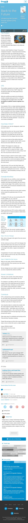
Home (6, 504)
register (7, 399)
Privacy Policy (13, 518)
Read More (14, 467)
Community (17, 445)
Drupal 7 (20, 447)
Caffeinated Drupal (7, 349)
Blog (19, 504)
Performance (6, 453)
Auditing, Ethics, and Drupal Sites (11, 370)
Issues (14, 504)
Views (20, 455)
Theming (5, 455)
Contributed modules (8, 447)
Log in (2, 399)
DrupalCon (17, 449)
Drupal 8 (5, 449)
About (10, 504)
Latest (20, 461)
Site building (21, 453)
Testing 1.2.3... (6, 333)
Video (13, 455)
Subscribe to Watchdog (14, 439)
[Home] (5, 1)
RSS (22, 504)
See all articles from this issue (8, 385)
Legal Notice (19, 518)
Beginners (5, 445)
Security (14, 453)
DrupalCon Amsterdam (9, 451)
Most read (8, 461)
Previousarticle (5, 31)
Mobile (21, 451)
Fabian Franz (9, 416)
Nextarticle (23, 31)
